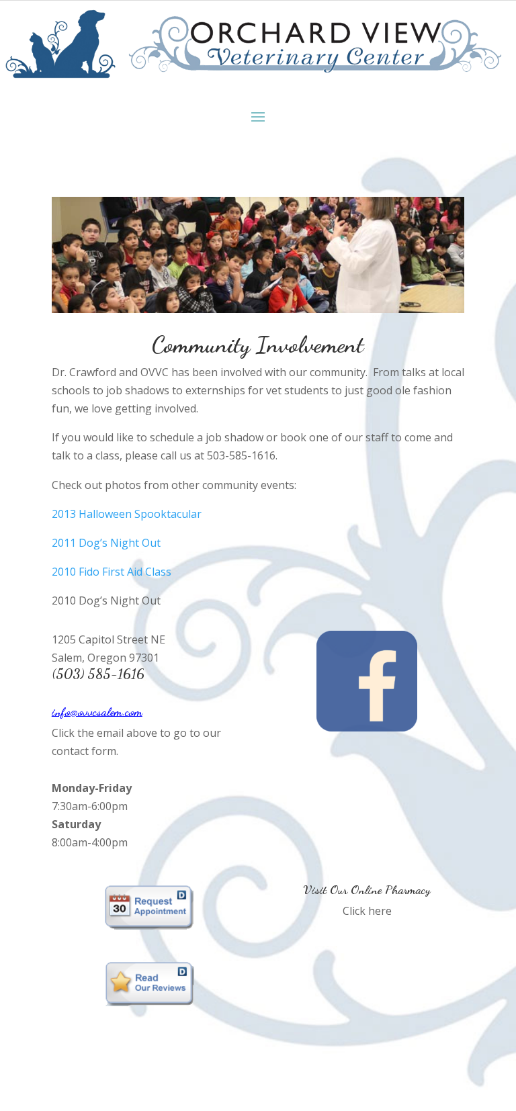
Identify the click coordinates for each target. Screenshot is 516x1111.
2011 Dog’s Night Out (106, 542)
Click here (367, 910)
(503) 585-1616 (98, 674)
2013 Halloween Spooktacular (127, 513)
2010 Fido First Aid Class (111, 571)
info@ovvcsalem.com (97, 711)
